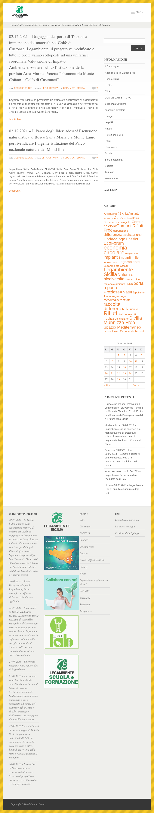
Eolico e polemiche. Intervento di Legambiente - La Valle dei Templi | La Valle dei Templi (124, 408)
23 (124, 373)
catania (134, 218)
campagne (108, 218)
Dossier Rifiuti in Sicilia (92, 560)
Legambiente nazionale (127, 519)
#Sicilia (123, 213)
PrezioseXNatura (119, 292)
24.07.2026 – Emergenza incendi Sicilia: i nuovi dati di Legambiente (23, 665)
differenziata (115, 234)
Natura (108, 128)
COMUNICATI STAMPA (74, 88)
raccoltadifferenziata (117, 300)
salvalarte (123, 318)
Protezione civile (114, 134)
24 (130, 373)
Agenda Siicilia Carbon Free (120, 72)
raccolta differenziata (117, 306)
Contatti (84, 540)
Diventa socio (87, 546)
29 (118, 379)
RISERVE (85, 591)
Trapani (139, 331)
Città (107, 91)
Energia (109, 116)
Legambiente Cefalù (116, 265)
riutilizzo (110, 318)
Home (83, 573)
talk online (110, 331)
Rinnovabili (111, 147)
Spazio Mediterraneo (122, 327)
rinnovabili (130, 314)
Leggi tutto (15, 119)
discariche (134, 235)
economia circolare (115, 110)
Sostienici (85, 604)
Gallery (84, 567)
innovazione (111, 262)
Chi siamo (85, 526)
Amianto (133, 213)
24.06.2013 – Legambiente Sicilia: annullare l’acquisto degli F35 (123, 475)
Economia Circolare (115, 103)
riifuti (120, 314)
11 (136, 361)
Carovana (122, 218)
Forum (135, 253)
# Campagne (112, 66)
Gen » (136, 385)
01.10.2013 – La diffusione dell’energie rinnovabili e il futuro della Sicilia (124, 415)
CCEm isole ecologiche (117, 222)
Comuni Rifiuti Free (123, 227)
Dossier (132, 239)
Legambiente (129, 262)
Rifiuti (108, 141)
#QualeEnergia (110, 214)
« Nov (107, 385)
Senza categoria (113, 159)
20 (106, 373)
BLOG (108, 85)
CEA (82, 519)
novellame (129, 279)
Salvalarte (85, 597)
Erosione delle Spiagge (127, 533)
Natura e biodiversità (118, 276)
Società (109, 165)
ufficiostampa (50, 88)
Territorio (109, 172)
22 (118, 373)
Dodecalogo (114, 239)
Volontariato (111, 178)
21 (112, 373)
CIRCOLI (85, 533)
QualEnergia (120, 296)
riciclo (134, 309)
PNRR (129, 284)
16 (124, 367)
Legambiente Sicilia (118, 272)
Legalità (109, 122)
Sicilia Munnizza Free (123, 320)
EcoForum (114, 243)
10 (130, 361)
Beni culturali (112, 79)
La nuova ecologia (125, 526)
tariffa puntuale (125, 331)
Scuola (108, 153)
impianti (111, 257)
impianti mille (129, 257)
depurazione (120, 230)
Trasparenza (86, 611)
